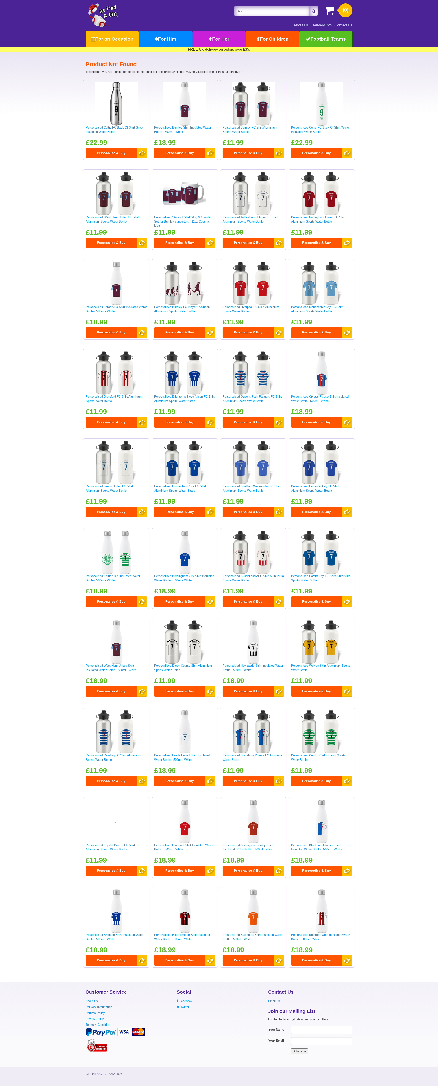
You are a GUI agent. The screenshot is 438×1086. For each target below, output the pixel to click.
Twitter (184, 1007)
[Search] (313, 11)
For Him (167, 39)
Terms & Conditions (99, 1024)
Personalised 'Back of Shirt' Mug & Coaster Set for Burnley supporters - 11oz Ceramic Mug (182, 221)
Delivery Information (99, 1007)
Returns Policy (95, 1013)
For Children (274, 39)
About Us (301, 25)
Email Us (274, 1001)
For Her (220, 39)
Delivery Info (321, 25)
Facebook (185, 1001)
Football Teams (328, 39)
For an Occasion (114, 39)
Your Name (276, 1029)
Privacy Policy (95, 1018)
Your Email (276, 1040)
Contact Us (343, 25)
